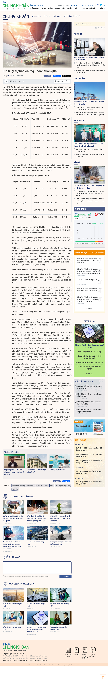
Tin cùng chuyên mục (21, 496)
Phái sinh (68, 16)
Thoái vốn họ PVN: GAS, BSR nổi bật (89, 352)
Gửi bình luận (65, 576)
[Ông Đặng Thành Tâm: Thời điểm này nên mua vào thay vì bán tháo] (14, 461)
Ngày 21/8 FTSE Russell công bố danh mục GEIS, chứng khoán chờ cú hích (36, 629)
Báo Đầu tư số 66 (83, 426)
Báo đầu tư (74, 5)
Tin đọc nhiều (97, 252)
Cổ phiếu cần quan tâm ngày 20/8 (12, 628)
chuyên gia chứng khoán (63, 485)
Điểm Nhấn (89, 321)
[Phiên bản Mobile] (103, 4)
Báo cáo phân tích (84, 381)
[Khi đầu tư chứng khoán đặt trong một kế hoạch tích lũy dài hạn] (89, 175)
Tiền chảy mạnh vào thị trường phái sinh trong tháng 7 (89, 150)
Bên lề (77, 16)
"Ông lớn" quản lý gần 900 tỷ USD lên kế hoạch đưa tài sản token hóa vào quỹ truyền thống (90, 65)
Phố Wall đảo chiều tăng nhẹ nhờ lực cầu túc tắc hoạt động (90, 71)
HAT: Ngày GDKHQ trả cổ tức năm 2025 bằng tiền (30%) (89, 449)
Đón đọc (78, 422)
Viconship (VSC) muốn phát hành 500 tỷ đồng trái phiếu (89, 102)
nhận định (15, 489)
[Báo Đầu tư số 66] (98, 428)
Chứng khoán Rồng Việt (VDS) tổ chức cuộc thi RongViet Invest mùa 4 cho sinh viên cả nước (90, 201)
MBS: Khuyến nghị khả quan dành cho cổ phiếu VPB (89, 395)
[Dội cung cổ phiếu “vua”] (59, 461)
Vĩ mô (44, 8)
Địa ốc (69, 8)
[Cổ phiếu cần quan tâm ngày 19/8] (13, 595)
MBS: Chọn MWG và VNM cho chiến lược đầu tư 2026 (89, 403)
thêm (101, 8)
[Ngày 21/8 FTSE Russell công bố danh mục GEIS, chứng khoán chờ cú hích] (37, 618)
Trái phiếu (57, 16)
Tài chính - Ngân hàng (89, 8)
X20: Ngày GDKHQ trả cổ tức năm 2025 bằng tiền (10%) (89, 472)
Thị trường (80, 209)
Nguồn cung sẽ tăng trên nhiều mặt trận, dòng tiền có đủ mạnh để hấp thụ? (13, 518)
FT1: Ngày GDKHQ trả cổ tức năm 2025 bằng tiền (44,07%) (89, 462)
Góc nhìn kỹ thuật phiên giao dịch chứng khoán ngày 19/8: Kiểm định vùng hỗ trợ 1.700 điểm (88, 299)
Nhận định (36, 16)
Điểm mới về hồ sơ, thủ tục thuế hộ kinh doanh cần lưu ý (89, 357)
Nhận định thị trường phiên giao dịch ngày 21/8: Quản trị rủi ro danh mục (60, 518)
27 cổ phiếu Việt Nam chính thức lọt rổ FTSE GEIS (89, 346)
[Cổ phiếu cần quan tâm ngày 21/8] (37, 533)
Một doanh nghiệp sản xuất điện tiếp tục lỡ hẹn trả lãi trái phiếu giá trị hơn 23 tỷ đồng (90, 113)
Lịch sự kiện (80, 440)
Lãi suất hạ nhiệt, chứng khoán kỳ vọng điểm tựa (88, 281)
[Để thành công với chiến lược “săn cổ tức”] (37, 461)
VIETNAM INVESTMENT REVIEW (87, 5)
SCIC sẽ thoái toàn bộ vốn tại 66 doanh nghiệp (89, 368)
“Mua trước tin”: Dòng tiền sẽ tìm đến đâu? (59, 628)
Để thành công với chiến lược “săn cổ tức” (36, 471)
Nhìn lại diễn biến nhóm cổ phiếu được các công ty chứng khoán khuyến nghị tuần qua (36, 518)
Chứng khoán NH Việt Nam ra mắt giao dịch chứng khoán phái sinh (88, 144)
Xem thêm (89, 309)
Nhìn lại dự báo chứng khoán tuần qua (23, 485)
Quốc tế (76, 8)
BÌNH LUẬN (14, 556)
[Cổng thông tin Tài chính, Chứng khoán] (16, 5)
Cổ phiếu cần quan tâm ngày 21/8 (36, 543)
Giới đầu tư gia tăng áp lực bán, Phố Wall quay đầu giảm (89, 58)
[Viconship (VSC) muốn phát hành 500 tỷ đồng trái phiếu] (89, 91)
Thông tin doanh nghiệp (56, 8)
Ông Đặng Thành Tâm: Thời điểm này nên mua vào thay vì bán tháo (14, 472)
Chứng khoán (34, 8)
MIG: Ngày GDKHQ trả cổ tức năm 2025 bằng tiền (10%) (89, 483)
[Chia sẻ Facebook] (97, 4)
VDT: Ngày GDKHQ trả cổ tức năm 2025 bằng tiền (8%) (89, 455)
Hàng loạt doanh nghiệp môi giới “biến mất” (89, 362)
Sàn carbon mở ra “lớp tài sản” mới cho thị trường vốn (90, 155)
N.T (9, 76)
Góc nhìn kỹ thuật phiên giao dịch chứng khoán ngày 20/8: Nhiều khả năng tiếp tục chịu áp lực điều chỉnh (88, 271)
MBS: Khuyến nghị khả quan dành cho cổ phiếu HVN (89, 387)
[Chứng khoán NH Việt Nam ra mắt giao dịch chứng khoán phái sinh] (89, 133)
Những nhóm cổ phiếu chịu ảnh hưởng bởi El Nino (60, 543)
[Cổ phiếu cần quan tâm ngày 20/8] (13, 618)
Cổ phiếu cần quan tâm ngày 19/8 (12, 605)
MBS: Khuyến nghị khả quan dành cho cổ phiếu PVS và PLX (89, 411)
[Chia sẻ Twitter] (100, 4)
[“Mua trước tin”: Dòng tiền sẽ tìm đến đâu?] (61, 618)
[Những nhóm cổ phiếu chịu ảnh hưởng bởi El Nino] (61, 533)
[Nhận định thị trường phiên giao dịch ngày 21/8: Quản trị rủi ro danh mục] (61, 507)
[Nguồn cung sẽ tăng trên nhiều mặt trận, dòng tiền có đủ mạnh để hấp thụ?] (13, 507)
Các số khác (81, 434)
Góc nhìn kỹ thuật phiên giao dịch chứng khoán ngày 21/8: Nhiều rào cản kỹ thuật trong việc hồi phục (12, 545)
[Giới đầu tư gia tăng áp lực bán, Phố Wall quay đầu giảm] (89, 47)
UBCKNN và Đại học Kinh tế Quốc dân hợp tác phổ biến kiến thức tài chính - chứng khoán (90, 193)
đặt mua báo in (38, 5)
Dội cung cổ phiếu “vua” (57, 470)
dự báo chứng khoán (42, 485)
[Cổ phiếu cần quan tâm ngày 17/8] (61, 595)
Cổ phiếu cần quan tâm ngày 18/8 (36, 605)
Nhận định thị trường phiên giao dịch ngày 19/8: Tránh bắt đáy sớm (89, 289)
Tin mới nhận (81, 252)
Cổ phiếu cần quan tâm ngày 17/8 (59, 605)
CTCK (52, 485)
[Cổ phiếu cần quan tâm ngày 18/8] (37, 595)
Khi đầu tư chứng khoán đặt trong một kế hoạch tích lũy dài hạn (89, 187)
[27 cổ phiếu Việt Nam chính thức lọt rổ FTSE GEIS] (89, 333)
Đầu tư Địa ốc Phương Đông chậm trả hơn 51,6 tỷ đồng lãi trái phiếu (89, 108)
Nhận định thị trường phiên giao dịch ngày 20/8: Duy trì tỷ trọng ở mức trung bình (89, 260)
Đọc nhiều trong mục (21, 584)
